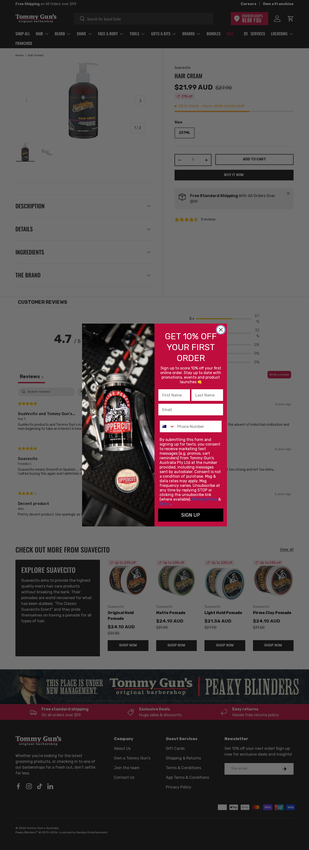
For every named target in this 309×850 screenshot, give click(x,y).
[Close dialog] (221, 330)
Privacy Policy (204, 499)
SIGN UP (190, 515)
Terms (165, 504)
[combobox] (167, 426)
